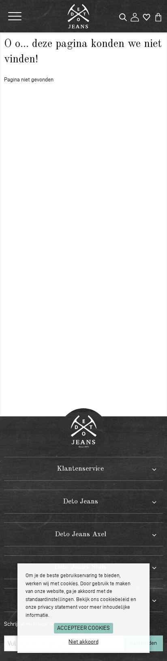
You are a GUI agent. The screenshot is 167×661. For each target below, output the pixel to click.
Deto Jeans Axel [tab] (80, 534)
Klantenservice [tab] (80, 468)
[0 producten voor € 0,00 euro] (158, 15)
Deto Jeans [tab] (80, 501)
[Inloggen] (134, 15)
